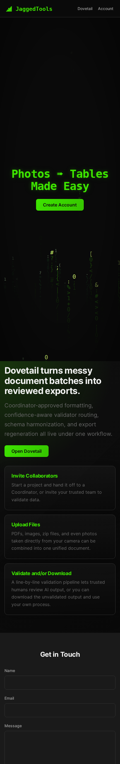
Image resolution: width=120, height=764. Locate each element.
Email (9, 698)
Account (105, 8)
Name (9, 670)
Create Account (60, 205)
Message (13, 725)
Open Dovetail (26, 451)
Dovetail (85, 8)
